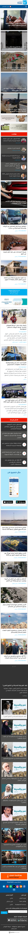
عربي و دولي (15, 342)
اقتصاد (15, 557)
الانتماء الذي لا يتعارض (13, 148)
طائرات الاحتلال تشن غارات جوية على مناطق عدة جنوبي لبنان (14, 89)
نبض (14, 890)
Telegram (4, 886)
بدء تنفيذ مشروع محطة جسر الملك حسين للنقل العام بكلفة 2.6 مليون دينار (15, 279)
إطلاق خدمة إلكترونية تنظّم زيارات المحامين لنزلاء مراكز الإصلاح (15, 48)
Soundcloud (21, 886)
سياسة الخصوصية (20, 904)
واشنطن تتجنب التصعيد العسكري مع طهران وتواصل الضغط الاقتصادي (12, 427)
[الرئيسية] (22, 2)
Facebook (24, 886)
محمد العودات (17, 160)
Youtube (7, 886)
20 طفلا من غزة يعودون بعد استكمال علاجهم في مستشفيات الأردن (13, 462)
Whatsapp (10, 886)
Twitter (14, 886)
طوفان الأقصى (22, 342)
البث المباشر (5, 6)
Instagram (17, 886)
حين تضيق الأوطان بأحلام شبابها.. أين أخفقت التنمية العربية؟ (12, 166)
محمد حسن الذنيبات (16, 150)
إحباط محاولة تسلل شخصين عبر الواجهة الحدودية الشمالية (16, 110)
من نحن (23, 895)
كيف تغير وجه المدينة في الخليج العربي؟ (15, 685)
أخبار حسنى (9, 895)
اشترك (4, 912)
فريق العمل (22, 898)
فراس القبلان (17, 170)
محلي (24, 205)
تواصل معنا (22, 901)
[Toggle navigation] (25, 6)
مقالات (14, 134)
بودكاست (24, 695)
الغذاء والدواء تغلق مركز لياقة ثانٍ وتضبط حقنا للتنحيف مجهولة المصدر (11, 435)
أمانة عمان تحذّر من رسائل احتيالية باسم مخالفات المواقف (15, 68)
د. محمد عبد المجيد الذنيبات (15, 178)
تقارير (11, 904)
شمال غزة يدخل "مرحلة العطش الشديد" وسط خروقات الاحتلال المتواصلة (16, 327)
